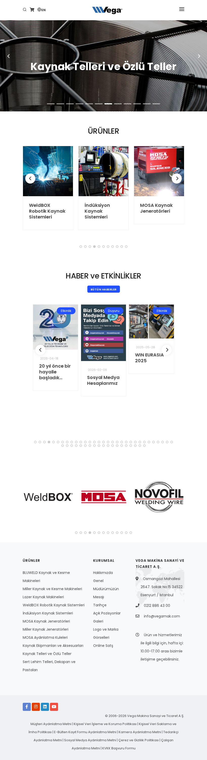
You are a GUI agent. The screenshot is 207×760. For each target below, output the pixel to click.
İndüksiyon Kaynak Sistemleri (97, 211)
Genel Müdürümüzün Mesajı (106, 588)
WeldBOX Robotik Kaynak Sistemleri (47, 211)
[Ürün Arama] (25, 10)
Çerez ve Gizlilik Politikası (139, 740)
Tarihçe (100, 605)
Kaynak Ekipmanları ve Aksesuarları (53, 645)
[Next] (177, 178)
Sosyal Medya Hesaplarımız (103, 380)
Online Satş (103, 645)
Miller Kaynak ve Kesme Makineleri (52, 588)
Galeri (98, 621)
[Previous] (30, 178)
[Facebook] (27, 707)
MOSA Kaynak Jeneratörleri (156, 208)
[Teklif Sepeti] (32, 10)
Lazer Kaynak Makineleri (43, 596)
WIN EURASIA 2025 (149, 358)
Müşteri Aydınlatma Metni (51, 724)
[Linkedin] (45, 707)
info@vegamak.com (162, 616)
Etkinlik (66, 310)
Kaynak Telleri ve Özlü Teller (47, 653)
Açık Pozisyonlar (107, 613)
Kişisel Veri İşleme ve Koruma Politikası (105, 724)
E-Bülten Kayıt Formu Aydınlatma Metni (85, 732)
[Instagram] (36, 707)
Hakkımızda (103, 572)
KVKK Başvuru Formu (119, 748)
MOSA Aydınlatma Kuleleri (45, 637)
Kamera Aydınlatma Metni (140, 732)
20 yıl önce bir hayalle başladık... (55, 372)
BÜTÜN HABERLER (104, 289)
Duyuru (113, 310)
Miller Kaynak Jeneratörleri (45, 629)
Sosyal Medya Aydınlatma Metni (90, 740)
